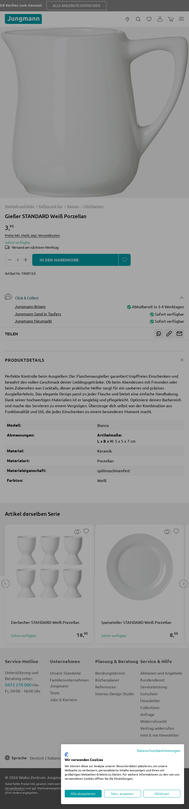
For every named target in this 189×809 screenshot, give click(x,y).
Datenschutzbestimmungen (158, 750)
